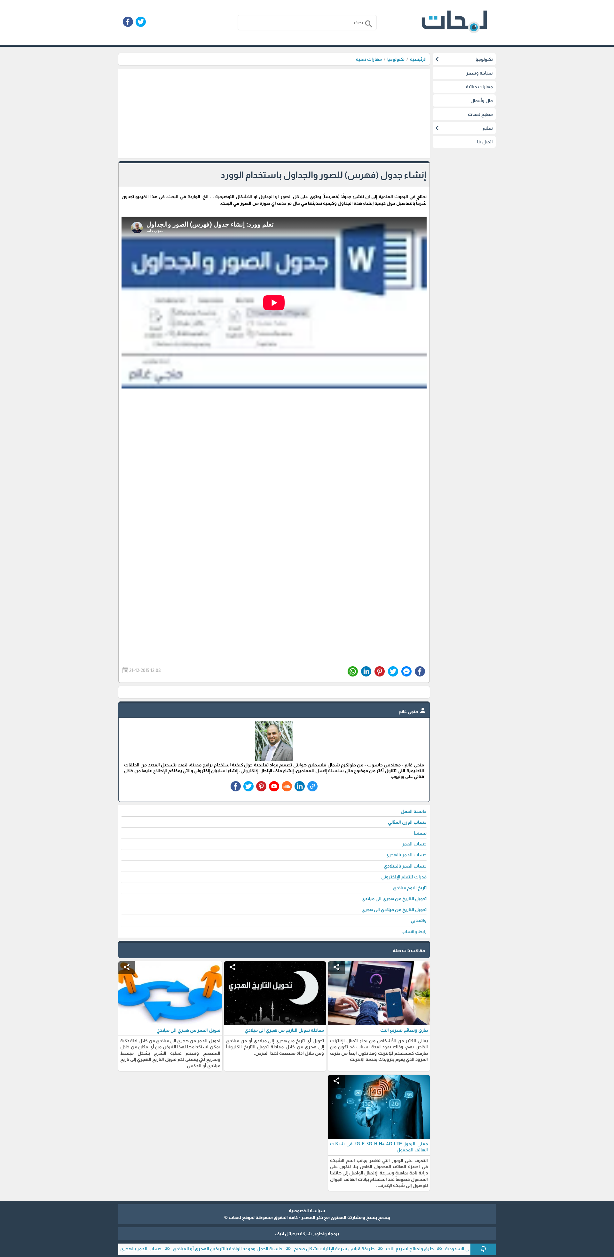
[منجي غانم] (274, 759)
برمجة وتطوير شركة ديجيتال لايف (307, 1233)
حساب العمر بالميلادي (405, 866)
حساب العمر (414, 843)
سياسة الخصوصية (307, 1210)
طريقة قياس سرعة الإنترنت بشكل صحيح (364, 1248)
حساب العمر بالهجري (171, 1248)
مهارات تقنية (369, 59)
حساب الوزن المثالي (407, 822)
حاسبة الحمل (414, 811)
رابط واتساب (414, 931)
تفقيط (420, 833)
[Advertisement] (274, 113)
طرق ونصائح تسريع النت (440, 1248)
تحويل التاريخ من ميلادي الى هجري (394, 909)
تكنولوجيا (396, 59)
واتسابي (419, 920)
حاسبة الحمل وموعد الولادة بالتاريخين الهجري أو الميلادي (257, 1248)
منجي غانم (413, 711)
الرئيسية (418, 59)
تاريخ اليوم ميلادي (410, 887)
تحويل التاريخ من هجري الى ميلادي (394, 898)
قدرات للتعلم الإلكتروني (404, 876)
